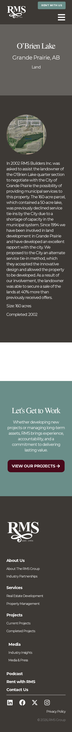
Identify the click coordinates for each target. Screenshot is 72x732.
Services (14, 587)
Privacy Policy (56, 711)
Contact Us (17, 689)
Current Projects (18, 623)
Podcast (14, 673)
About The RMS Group (23, 569)
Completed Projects (20, 631)
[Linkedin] (10, 702)
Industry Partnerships (21, 576)
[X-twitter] (34, 702)
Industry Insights (20, 653)
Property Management (23, 604)
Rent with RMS (20, 681)
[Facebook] (22, 702)
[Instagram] (47, 702)
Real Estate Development (24, 596)
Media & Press (18, 660)
